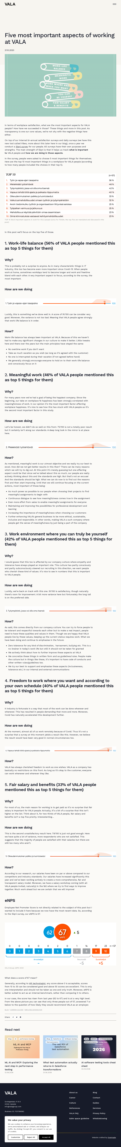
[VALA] (10, 4)
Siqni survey (22, 146)
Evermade (112, 1137)
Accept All (46, 1137)
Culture (72, 1103)
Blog (7, 1010)
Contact (96, 1098)
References (74, 1108)
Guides (96, 1103)
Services (97, 1108)
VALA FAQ (73, 1113)
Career (72, 1098)
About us (73, 1092)
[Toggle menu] (114, 4)
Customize (15, 1137)
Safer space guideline (79, 1118)
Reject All (31, 1137)
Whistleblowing (100, 1118)
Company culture (16, 1010)
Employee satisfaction (33, 1010)
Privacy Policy (99, 1113)
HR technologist (37, 983)
